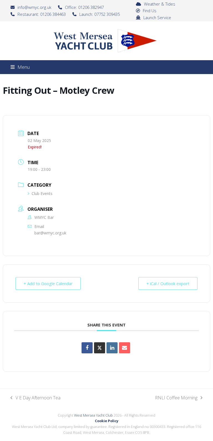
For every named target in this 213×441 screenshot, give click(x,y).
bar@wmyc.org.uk (50, 232)
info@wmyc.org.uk (34, 7)
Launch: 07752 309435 (99, 14)
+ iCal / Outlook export (167, 283)
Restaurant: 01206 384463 (41, 14)
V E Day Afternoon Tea (35, 398)
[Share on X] (99, 347)
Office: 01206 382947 (84, 7)
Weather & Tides (159, 4)
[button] (20, 67)
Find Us (149, 10)
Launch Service (157, 17)
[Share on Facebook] (87, 347)
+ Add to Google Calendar (48, 283)
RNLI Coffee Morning (176, 398)
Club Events (42, 193)
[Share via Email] (124, 347)
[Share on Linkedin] (112, 347)
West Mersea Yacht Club (93, 415)
